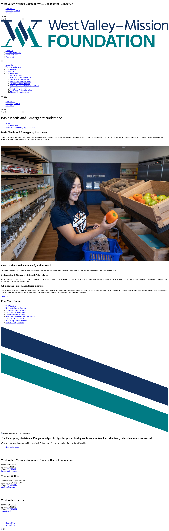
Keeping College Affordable (20, 77)
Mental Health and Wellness (20, 80)
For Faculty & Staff (13, 11)
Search (3, 17)
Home (8, 123)
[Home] (84, 47)
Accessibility (10, 525)
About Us (9, 51)
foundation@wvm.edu (9, 471)
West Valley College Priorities (21, 90)
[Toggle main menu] (2, 61)
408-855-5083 (12, 485)
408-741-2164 (12, 469)
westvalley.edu (6, 511)
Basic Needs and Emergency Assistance (24, 86)
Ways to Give (10, 57)
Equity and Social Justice (19, 88)
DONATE (5, 296)
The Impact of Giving (13, 53)
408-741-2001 (12, 509)
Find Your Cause (12, 55)
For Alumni (10, 13)
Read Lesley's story (13, 447)
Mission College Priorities (19, 92)
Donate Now (10, 9)
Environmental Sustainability (20, 82)
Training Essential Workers (20, 84)
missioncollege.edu (8, 487)
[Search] (23, 19)
